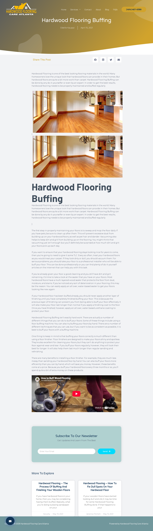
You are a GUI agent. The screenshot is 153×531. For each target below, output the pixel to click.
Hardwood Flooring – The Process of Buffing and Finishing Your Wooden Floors (53, 487)
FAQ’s (115, 9)
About (98, 9)
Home (63, 9)
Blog (107, 9)
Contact (88, 9)
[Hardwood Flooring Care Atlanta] (21, 9)
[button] (10, 521)
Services (74, 9)
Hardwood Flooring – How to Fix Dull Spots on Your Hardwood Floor (100, 487)
